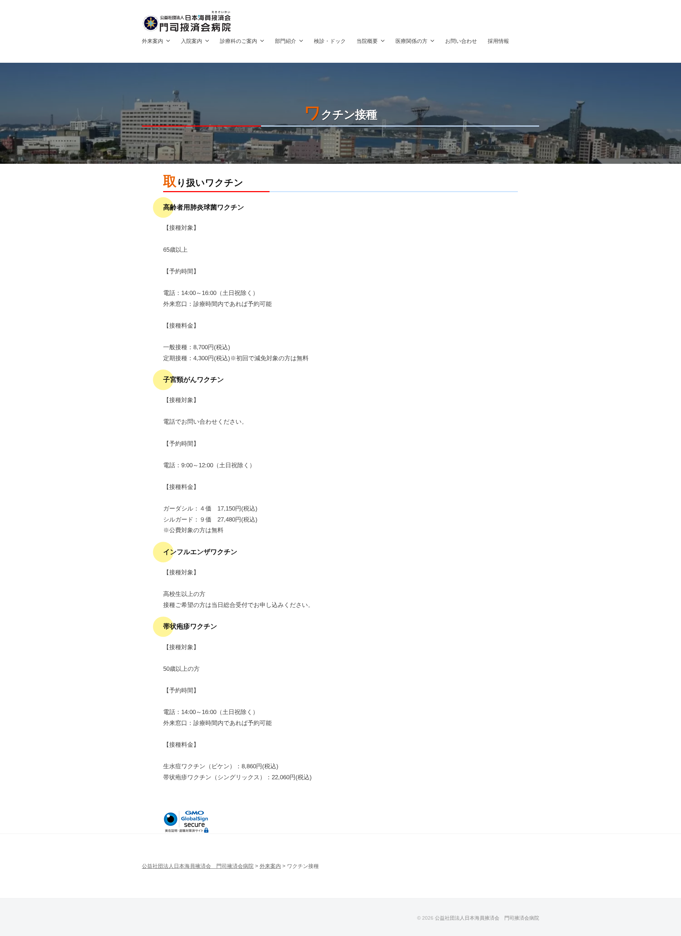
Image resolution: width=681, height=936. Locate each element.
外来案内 (152, 41)
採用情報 (498, 41)
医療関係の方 (411, 41)
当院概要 (367, 41)
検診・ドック (330, 41)
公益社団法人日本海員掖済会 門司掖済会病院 (487, 918)
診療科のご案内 (238, 41)
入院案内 (191, 41)
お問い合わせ (461, 41)
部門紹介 (285, 41)
